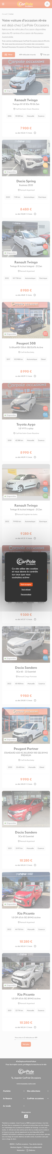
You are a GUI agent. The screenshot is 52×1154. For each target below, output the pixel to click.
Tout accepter (26, 584)
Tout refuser (26, 589)
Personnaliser (26, 594)
